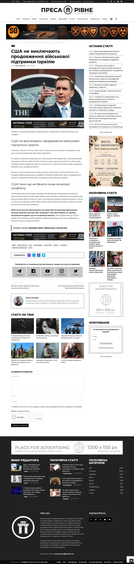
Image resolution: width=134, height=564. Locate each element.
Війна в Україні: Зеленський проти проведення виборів (25, 287)
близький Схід (22, 245)
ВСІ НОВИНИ (105, 132)
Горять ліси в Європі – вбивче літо (113, 215)
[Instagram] (111, 1)
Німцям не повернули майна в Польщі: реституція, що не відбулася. (22, 362)
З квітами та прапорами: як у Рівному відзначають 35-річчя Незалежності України (104, 99)
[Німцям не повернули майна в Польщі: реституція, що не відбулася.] (22, 350)
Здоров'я (63, 19)
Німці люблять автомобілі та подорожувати (95, 215)
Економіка (82, 19)
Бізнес (53, 19)
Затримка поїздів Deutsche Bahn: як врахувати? (114, 240)
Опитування (72, 562)
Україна (26, 19)
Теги (64, 562)
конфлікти (63, 245)
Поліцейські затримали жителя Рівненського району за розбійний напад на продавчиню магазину (105, 78)
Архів (59, 562)
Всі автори (83, 562)
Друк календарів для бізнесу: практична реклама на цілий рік (31, 467)
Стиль (105, 19)
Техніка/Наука (94, 487)
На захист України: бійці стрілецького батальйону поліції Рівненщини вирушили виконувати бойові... (114, 274)
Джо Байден (38, 245)
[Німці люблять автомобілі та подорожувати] (97, 204)
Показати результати (106, 348)
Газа (30, 245)
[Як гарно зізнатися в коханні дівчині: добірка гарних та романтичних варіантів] (55, 492)
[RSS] (114, 1)
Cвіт (18, 19)
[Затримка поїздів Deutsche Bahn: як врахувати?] (115, 229)
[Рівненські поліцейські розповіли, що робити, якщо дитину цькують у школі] (97, 229)
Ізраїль (56, 245)
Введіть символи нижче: (20, 411)
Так (95, 337)
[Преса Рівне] (67, 10)
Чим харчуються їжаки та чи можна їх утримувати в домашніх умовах (72, 481)
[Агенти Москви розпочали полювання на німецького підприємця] (22, 326)
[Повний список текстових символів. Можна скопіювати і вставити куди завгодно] (55, 467)
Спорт (72, 19)
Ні (95, 340)
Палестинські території (19, 247)
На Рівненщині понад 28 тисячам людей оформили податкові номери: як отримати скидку (105, 107)
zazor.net (44, 562)
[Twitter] (117, 1)
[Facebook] (107, 1)
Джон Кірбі (48, 245)
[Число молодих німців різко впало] (72, 350)
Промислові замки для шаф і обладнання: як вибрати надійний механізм (104, 59)
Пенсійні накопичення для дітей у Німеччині (96, 270)
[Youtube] (121, 1)
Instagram (62, 275)
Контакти (107, 562)
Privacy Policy (118, 562)
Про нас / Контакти (75, 1)
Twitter (76, 275)
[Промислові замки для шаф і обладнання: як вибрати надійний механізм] (16, 479)
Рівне (34, 19)
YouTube (47, 275)
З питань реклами (88, 1)
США (30, 247)
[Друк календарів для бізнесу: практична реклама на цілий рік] (16, 467)
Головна (14, 42)
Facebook (33, 275)
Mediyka (25, 562)
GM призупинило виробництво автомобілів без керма (71, 287)
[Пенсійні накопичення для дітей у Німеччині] (97, 259)
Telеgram (19, 275)
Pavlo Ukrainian (20, 65)
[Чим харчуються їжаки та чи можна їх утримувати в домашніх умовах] (55, 481)
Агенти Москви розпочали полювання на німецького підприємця (20, 338)
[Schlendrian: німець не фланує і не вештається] (47, 326)
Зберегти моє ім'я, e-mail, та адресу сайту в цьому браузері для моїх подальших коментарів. (47, 407)
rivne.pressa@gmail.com (64, 554)
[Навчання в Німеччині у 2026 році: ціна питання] (47, 350)
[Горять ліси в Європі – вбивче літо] (115, 204)
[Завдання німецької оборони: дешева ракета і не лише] (72, 326)
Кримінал (95, 19)
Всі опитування (106, 356)
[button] (111, 19)
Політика (43, 19)
